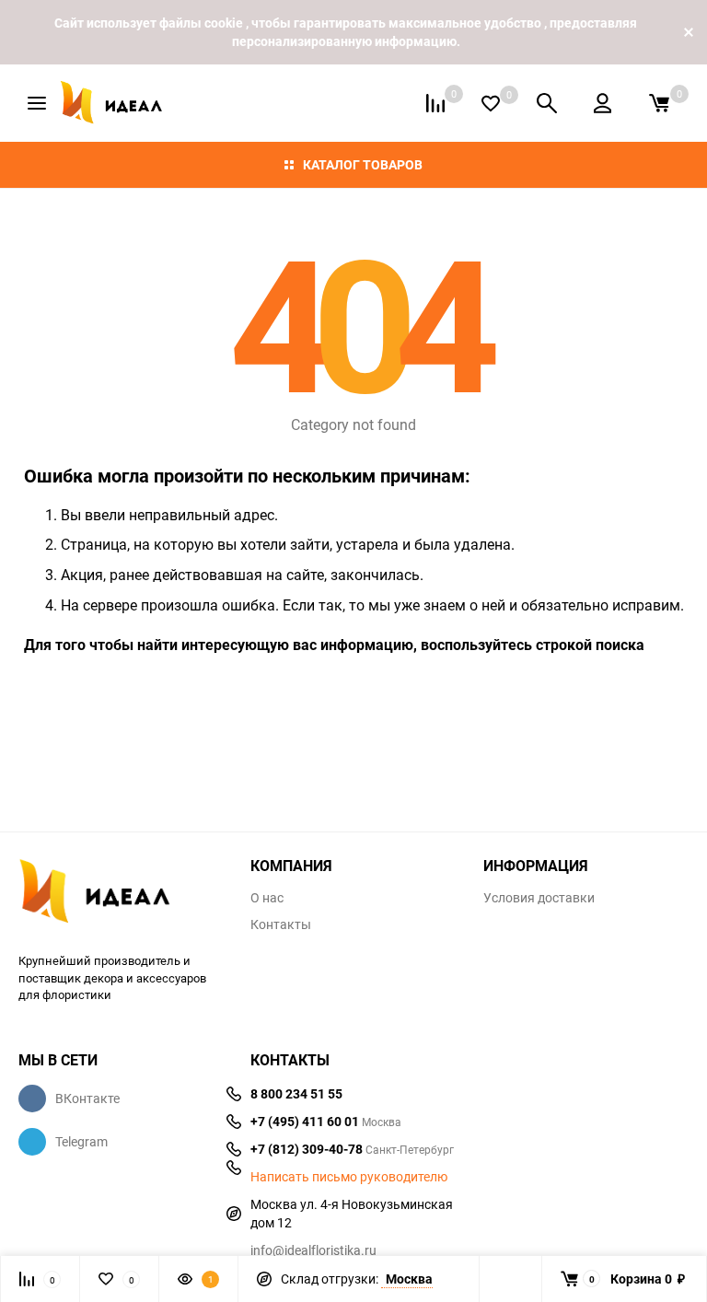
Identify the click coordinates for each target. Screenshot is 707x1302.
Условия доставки (539, 897)
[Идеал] (120, 894)
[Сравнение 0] (435, 103)
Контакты (280, 924)
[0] (659, 103)
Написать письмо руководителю (348, 1176)
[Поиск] (547, 103)
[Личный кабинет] (602, 103)
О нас (267, 897)
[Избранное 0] (490, 103)
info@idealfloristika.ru (313, 1250)
